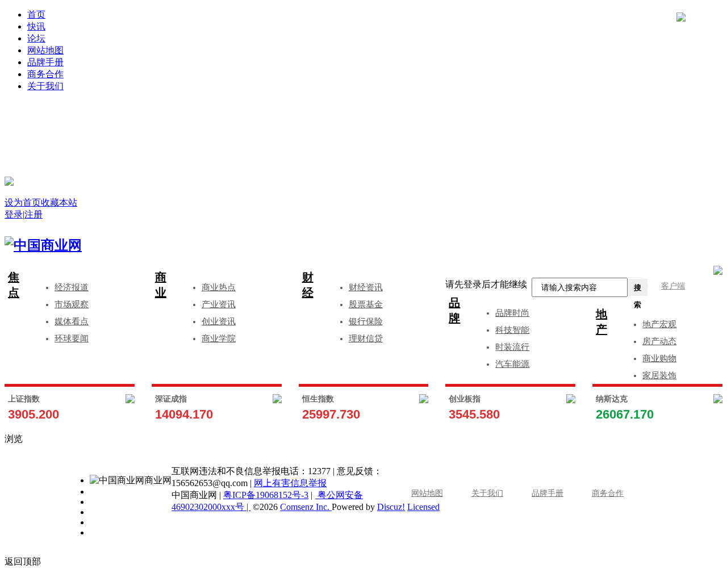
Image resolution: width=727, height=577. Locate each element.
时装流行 (512, 347)
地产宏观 (659, 324)
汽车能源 (512, 364)
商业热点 (219, 287)
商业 (160, 285)
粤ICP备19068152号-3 (265, 495)
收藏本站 (59, 202)
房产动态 (659, 341)
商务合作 (45, 74)
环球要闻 (72, 338)
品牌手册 (45, 62)
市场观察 (72, 304)
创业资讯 (219, 321)
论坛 (36, 38)
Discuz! (391, 507)
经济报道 (72, 287)
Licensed (423, 507)
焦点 (13, 285)
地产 (601, 322)
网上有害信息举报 (290, 483)
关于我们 (45, 86)
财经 (308, 285)
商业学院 (219, 338)
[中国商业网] (9, 181)
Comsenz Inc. (306, 507)
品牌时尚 (512, 312)
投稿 (375, 137)
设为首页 (23, 202)
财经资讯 (366, 287)
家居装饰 (659, 375)
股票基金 (366, 304)
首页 (36, 14)
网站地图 (45, 50)
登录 (200, 120)
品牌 (454, 310)
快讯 (36, 26)
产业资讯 (219, 304)
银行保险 (366, 321)
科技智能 (512, 330)
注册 (550, 120)
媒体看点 (72, 321)
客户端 (673, 286)
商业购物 (659, 358)
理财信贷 (366, 338)
